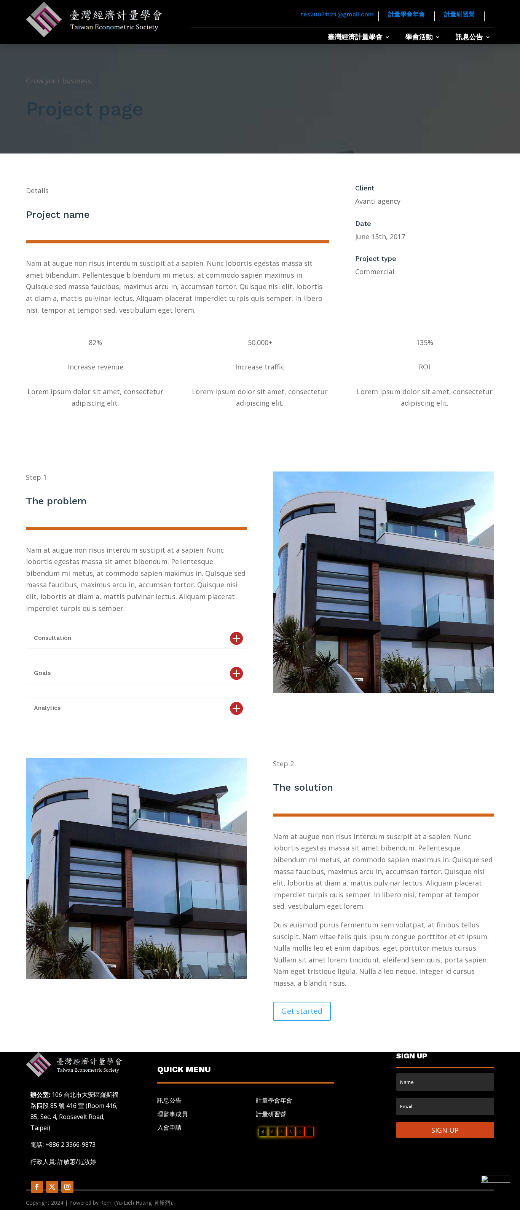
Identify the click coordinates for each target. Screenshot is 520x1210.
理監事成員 (172, 1114)
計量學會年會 (406, 14)
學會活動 (419, 37)
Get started (301, 1011)
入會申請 (169, 1127)
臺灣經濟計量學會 (355, 37)
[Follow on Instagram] (67, 1187)
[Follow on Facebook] (37, 1187)
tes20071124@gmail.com (337, 14)
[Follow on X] (52, 1187)
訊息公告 (469, 37)
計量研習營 (459, 14)
